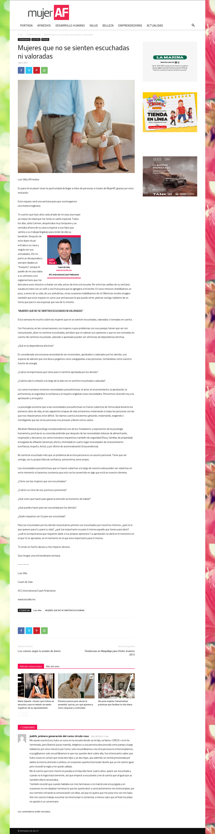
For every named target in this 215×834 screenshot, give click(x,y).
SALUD (94, 25)
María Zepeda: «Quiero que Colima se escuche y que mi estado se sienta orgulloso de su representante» (36, 704)
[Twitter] (29, 70)
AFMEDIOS (44, 25)
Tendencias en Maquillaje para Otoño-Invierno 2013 (109, 653)
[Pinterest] (36, 70)
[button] (193, 25)
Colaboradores (33, 34)
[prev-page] (20, 715)
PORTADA (26, 25)
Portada (45, 39)
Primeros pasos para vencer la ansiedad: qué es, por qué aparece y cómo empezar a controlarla (75, 704)
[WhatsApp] (44, 70)
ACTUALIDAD (155, 25)
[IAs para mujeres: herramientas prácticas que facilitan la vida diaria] (116, 685)
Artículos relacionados (31, 666)
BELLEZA (108, 25)
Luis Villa (35, 39)
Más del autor (53, 666)
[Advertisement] (109, 221)
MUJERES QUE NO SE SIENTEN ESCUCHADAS (64, 610)
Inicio (20, 34)
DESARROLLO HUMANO (70, 25)
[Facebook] (21, 70)
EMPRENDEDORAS (130, 25)
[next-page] (25, 715)
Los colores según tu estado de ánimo (39, 651)
